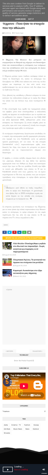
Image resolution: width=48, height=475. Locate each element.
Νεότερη (10, 351)
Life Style (7, 429)
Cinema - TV (16, 425)
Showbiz (7, 433)
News (6, 225)
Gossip (36, 425)
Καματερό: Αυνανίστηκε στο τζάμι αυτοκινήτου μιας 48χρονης (27, 272)
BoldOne (7, 33)
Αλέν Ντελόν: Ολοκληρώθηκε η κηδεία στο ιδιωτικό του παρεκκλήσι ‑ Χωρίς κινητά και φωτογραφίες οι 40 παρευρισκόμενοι (29, 247)
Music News (17, 429)
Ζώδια (6, 425)
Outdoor (36, 429)
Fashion (24, 411)
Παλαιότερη (37, 351)
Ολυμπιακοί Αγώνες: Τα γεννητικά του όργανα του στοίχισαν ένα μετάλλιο (29, 261)
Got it (31, 19)
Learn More (20, 19)
